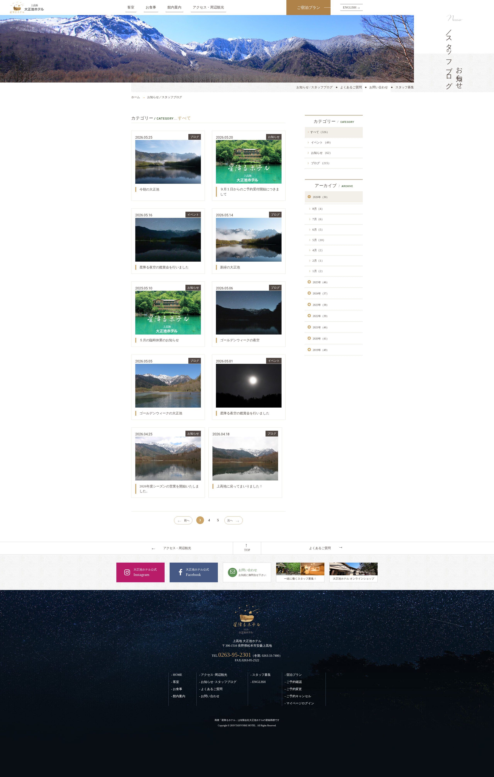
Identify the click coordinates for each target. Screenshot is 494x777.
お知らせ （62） (321, 152)
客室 (130, 7)
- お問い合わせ (209, 696)
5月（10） (319, 240)
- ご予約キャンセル (298, 696)
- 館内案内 (178, 696)
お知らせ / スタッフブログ (314, 87)
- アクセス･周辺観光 (213, 674)
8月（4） (318, 208)
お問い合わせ (378, 87)
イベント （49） (321, 142)
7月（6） (318, 219)
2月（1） (318, 260)
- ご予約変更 (293, 689)
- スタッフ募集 (260, 674)
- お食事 (176, 689)
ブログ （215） (320, 163)
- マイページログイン (299, 703)
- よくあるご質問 (210, 689)
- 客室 (175, 681)
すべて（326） (319, 132)
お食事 (151, 7)
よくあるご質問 (351, 87)
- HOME (176, 674)
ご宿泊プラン (308, 7)
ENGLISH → (351, 7)
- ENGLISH (258, 681)
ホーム (135, 97)
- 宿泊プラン (293, 674)
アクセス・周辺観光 (208, 7)
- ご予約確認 (293, 681)
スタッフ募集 (404, 87)
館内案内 (174, 7)
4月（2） (318, 250)
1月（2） (318, 271)
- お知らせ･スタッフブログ (217, 681)
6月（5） (318, 229)
